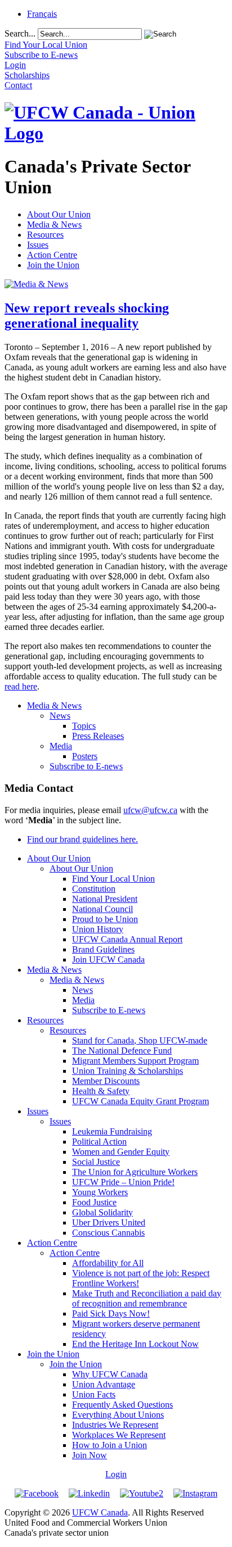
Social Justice (96, 1162)
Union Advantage (103, 1384)
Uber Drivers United (108, 1222)
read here (21, 686)
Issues (37, 244)
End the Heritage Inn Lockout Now (135, 1344)
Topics (84, 726)
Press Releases (98, 736)
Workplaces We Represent (119, 1435)
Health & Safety (101, 1091)
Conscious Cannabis (108, 1232)
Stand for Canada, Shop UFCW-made (139, 1040)
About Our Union (59, 214)
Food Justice (94, 1202)
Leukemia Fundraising (112, 1131)
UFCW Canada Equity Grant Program (140, 1101)
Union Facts (93, 1394)
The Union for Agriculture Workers (135, 1172)
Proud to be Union (105, 919)
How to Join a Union (109, 1445)
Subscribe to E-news (86, 766)
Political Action (99, 1141)
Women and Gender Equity (120, 1151)
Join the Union (53, 265)
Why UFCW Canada (110, 1374)
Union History (97, 929)
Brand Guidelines (103, 949)
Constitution (93, 888)
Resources (45, 234)
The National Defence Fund (122, 1050)
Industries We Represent (115, 1425)
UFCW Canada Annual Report (127, 939)
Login (116, 1474)
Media (61, 746)
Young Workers (100, 1192)
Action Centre (52, 255)
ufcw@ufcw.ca (150, 810)
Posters (84, 756)
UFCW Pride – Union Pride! (123, 1182)
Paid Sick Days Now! (111, 1313)
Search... (20, 33)
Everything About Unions (118, 1414)
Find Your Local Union (113, 878)
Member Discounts (106, 1081)
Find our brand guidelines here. (82, 839)
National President (104, 899)
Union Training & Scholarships (127, 1071)
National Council (102, 909)
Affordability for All (108, 1263)
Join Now (89, 1455)
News (60, 715)
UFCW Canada (100, 1512)
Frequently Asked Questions (122, 1404)
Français (42, 14)
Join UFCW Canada (108, 959)
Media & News (54, 224)
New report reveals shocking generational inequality (87, 315)
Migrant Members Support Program (135, 1060)
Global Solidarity (102, 1212)
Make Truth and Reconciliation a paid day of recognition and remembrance (146, 1298)
